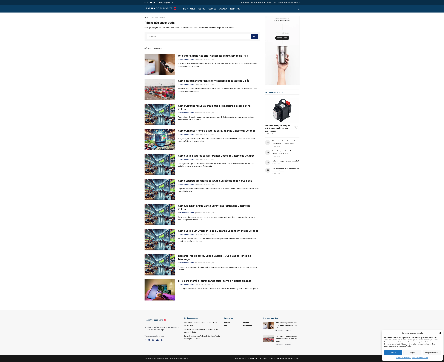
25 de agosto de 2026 (203, 84)
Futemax (246, 322)
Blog (225, 325)
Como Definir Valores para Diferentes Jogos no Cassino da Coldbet (216, 155)
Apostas (227, 322)
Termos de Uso (271, 2)
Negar (412, 353)
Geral (192, 9)
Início (185, 9)
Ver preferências (431, 353)
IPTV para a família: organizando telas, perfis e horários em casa (214, 281)
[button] (439, 333)
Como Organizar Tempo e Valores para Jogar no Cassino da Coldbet (216, 130)
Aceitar (393, 353)
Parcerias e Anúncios (258, 2)
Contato (296, 2)
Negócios (212, 9)
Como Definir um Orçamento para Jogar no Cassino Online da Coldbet (218, 230)
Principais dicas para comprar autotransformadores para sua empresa (277, 128)
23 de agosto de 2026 (203, 113)
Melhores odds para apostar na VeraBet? (285, 161)
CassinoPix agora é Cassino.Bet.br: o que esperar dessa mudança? (285, 152)
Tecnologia (235, 9)
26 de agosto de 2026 (203, 59)
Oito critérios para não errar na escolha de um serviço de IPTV (213, 55)
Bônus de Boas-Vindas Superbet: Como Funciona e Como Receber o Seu (285, 142)
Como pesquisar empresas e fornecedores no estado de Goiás (213, 80)
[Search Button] (254, 36)
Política (201, 9)
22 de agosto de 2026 (203, 234)
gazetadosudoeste (187, 59)
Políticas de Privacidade (403, 358)
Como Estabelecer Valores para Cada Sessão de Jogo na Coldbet (215, 180)
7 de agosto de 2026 (203, 284)
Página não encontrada (157, 17)
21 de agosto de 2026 (203, 263)
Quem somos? (245, 2)
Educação (223, 9)
